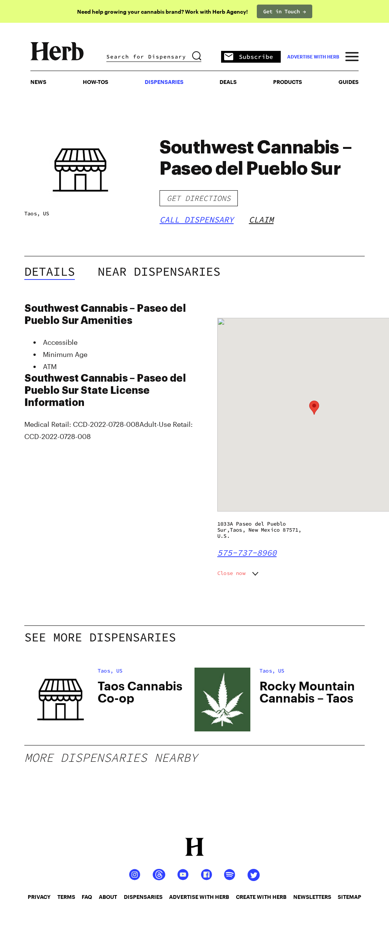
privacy (39, 897)
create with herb (261, 897)
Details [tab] (49, 271)
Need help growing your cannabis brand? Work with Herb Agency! (162, 11)
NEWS (38, 82)
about (108, 897)
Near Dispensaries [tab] (159, 271)
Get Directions (199, 198)
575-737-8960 (247, 552)
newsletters (312, 897)
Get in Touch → (284, 11)
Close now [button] (231, 573)
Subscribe (256, 56)
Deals (228, 82)
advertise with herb (313, 56)
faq (87, 897)
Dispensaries (164, 82)
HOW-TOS (95, 82)
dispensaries (143, 897)
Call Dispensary (197, 219)
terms (66, 897)
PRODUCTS (287, 82)
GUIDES (348, 82)
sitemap (349, 897)
